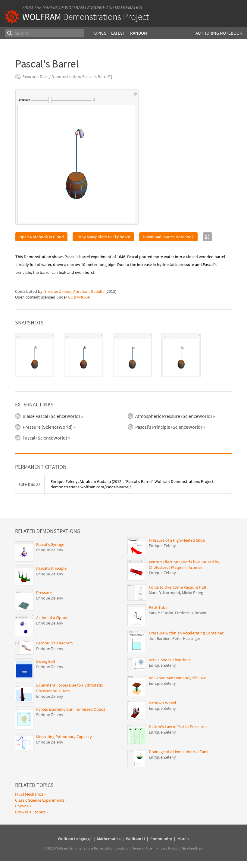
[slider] (61, 100)
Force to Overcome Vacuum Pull (177, 587)
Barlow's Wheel (162, 703)
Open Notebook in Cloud (41, 237)
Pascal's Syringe (50, 544)
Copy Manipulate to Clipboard (103, 237)
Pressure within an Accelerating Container (186, 633)
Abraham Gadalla (89, 291)
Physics (21, 806)
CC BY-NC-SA (79, 297)
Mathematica (128, 7)
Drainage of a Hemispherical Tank (178, 751)
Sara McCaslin (161, 612)
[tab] (34, 355)
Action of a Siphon (52, 617)
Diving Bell (45, 661)
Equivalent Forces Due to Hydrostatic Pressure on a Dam (69, 687)
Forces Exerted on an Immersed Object (70, 709)
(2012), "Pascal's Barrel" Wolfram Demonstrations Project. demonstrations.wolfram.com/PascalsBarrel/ (132, 484)
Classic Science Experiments (39, 800)
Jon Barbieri (159, 638)
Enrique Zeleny (57, 291)
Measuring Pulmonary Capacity (64, 736)
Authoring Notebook (218, 33)
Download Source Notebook (168, 237)
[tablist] (123, 355)
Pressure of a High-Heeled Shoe (177, 540)
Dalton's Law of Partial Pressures (178, 726)
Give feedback (192, 848)
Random (138, 33)
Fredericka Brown (190, 612)
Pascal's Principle (51, 568)
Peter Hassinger (186, 638)
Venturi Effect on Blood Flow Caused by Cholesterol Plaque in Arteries (184, 564)
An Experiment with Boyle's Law (177, 678)
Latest (118, 33)
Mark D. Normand (164, 592)
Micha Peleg (192, 592)
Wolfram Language (85, 7)
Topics (99, 33)
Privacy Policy (166, 848)
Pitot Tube (158, 607)
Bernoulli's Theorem (54, 643)
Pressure (44, 592)
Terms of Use (142, 848)
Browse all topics (30, 812)
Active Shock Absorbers (170, 659)
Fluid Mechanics (29, 794)
